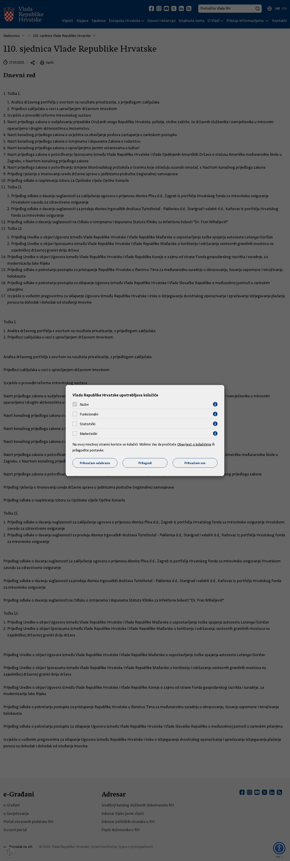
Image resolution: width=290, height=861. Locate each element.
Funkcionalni (89, 414)
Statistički (87, 424)
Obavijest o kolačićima (194, 444)
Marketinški (88, 434)
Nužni (84, 404)
